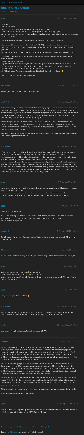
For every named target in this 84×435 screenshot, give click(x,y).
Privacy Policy (46, 427)
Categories (11, 427)
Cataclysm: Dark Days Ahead (11, 2)
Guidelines (21, 427)
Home (3, 427)
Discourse (13, 432)
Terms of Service (32, 427)
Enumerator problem (15, 7)
